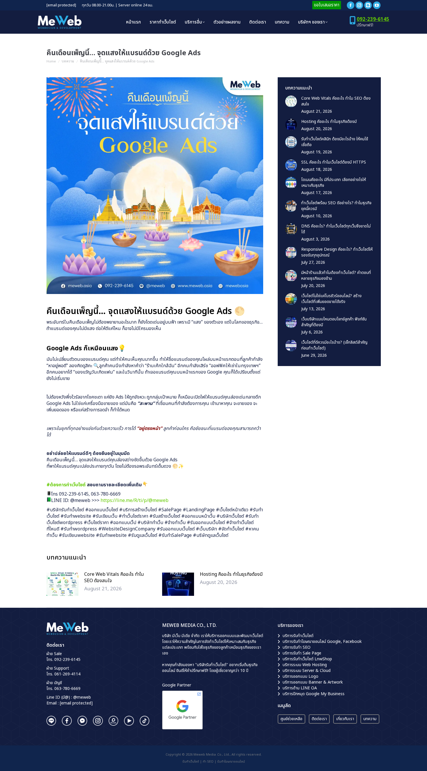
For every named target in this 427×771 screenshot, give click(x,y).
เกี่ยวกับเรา (345, 719)
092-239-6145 (373, 19)
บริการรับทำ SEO (297, 647)
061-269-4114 (67, 674)
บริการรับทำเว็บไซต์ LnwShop (307, 659)
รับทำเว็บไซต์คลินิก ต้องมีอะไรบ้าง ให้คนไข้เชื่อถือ (334, 142)
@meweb (82, 697)
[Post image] (62, 584)
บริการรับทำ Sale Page (302, 653)
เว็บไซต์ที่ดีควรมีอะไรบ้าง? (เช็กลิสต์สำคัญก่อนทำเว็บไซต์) (334, 345)
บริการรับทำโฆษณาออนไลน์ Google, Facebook (322, 642)
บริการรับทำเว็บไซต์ (298, 636)
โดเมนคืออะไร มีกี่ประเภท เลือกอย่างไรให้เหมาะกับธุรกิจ (333, 183)
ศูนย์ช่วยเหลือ (291, 719)
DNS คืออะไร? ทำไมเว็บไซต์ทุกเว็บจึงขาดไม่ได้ (336, 229)
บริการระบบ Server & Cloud (307, 671)
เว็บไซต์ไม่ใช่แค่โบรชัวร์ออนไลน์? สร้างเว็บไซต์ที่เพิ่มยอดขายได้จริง (331, 299)
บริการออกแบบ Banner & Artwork (313, 682)
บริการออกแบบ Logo (300, 676)
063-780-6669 (67, 689)
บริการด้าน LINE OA (300, 688)
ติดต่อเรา (319, 719)
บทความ (369, 719)
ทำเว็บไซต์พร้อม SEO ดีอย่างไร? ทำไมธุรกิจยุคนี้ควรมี (336, 206)
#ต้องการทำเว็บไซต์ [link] (66, 484)
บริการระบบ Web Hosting (305, 665)
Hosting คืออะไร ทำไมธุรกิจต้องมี (231, 574)
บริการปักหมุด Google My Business (314, 694)
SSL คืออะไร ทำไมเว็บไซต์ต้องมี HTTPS (333, 162)
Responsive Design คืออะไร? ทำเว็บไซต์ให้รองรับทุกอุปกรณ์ (337, 252)
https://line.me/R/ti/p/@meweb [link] (134, 500)
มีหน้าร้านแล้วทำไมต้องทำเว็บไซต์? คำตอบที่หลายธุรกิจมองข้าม (336, 275)
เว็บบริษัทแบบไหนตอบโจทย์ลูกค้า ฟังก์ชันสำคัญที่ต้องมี (334, 322)
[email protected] (61, 5)
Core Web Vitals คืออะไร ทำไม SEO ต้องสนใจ (114, 577)
